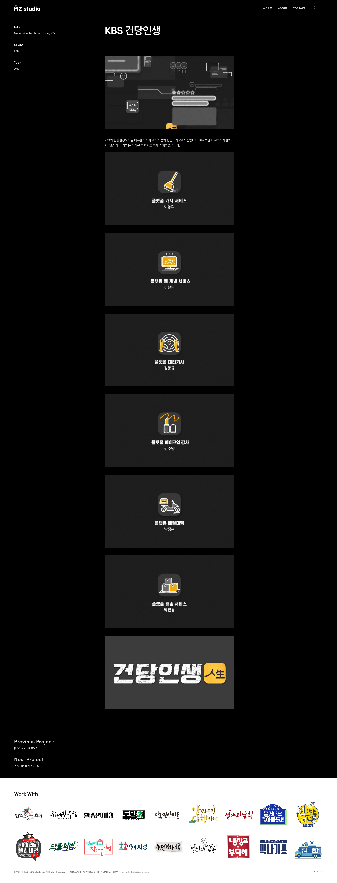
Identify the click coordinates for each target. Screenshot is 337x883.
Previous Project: (35, 743)
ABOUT (283, 8)
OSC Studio (318, 872)
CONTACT (299, 8)
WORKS (268, 8)
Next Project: (30, 761)
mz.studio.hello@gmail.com (135, 871)
